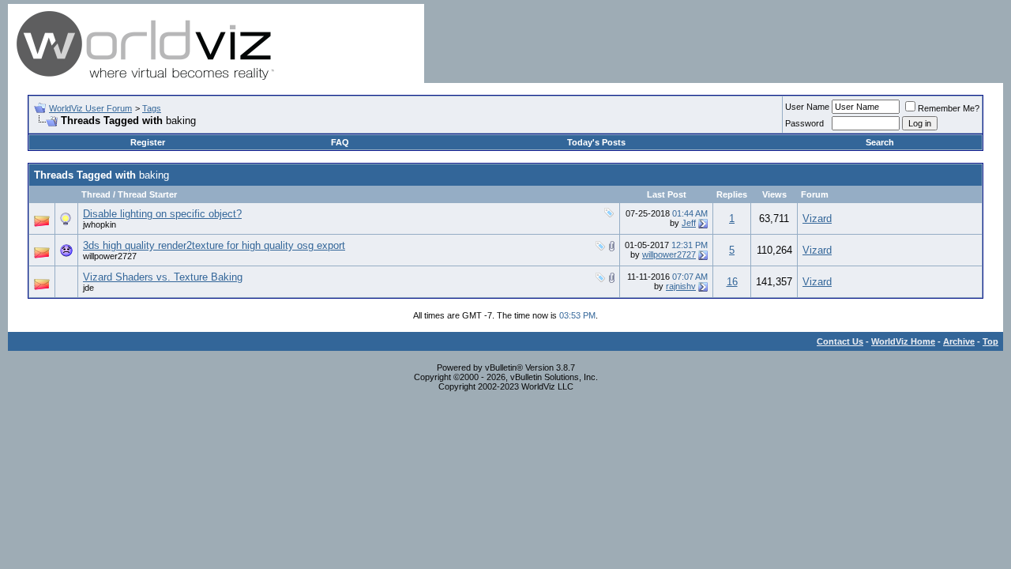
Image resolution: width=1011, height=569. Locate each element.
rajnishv (681, 286)
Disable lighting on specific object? (162, 214)
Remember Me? (948, 108)
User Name (807, 106)
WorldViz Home (903, 341)
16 (732, 282)
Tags (151, 108)
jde (88, 287)
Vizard (817, 218)
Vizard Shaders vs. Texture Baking (162, 277)
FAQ (340, 142)
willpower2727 (110, 256)
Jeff (689, 223)
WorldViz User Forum (90, 108)
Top (990, 341)
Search (880, 142)
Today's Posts (596, 142)
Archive (959, 341)
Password (804, 123)
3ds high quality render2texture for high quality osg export (214, 245)
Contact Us (840, 341)
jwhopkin (99, 224)
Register (147, 142)
